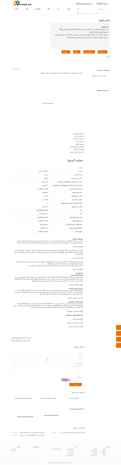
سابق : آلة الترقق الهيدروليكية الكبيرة (21, 338)
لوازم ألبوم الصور (93, 455)
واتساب (65, 52)
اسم (82, 353)
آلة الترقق (95, 452)
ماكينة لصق (95, 449)
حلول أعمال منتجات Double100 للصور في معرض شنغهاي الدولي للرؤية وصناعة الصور (71, 432)
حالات (48, 9)
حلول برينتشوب (70, 452)
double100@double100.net (84, 4)
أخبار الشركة (13, 449)
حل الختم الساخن (70, 450)
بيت (78, 9)
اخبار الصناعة (13, 450)
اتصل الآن (101, 52)
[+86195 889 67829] (118, 333)
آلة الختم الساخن (94, 450)
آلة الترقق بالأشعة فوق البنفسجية (25, 416)
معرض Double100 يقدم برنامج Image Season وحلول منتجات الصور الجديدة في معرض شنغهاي (30, 432)
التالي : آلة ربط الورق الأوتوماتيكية (20, 340)
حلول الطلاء (71, 453)
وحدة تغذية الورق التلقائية (103, 90)
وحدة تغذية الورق (89, 13)
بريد (81, 358)
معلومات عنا (38, 9)
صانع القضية (103, 452)
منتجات (103, 13)
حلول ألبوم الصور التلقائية (57, 449)
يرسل (75, 384)
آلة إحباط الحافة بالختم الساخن (51, 415)
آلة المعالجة (104, 453)
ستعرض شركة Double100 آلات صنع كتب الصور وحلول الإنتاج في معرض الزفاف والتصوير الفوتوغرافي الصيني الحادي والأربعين (30, 435)
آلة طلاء (97, 13)
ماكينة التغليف (103, 450)
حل (76, 447)
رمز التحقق (80, 377)
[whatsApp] (118, 327)
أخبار (19, 447)
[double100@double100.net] (118, 339)
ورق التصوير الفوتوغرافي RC (77, 409)
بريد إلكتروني (88, 52)
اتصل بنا (16, 9)
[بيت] (22, 3)
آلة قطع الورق (94, 453)
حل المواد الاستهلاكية (69, 455)
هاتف (75, 52)
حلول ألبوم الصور (70, 449)
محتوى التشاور (79, 363)
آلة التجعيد (104, 455)
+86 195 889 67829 (102, 4)
